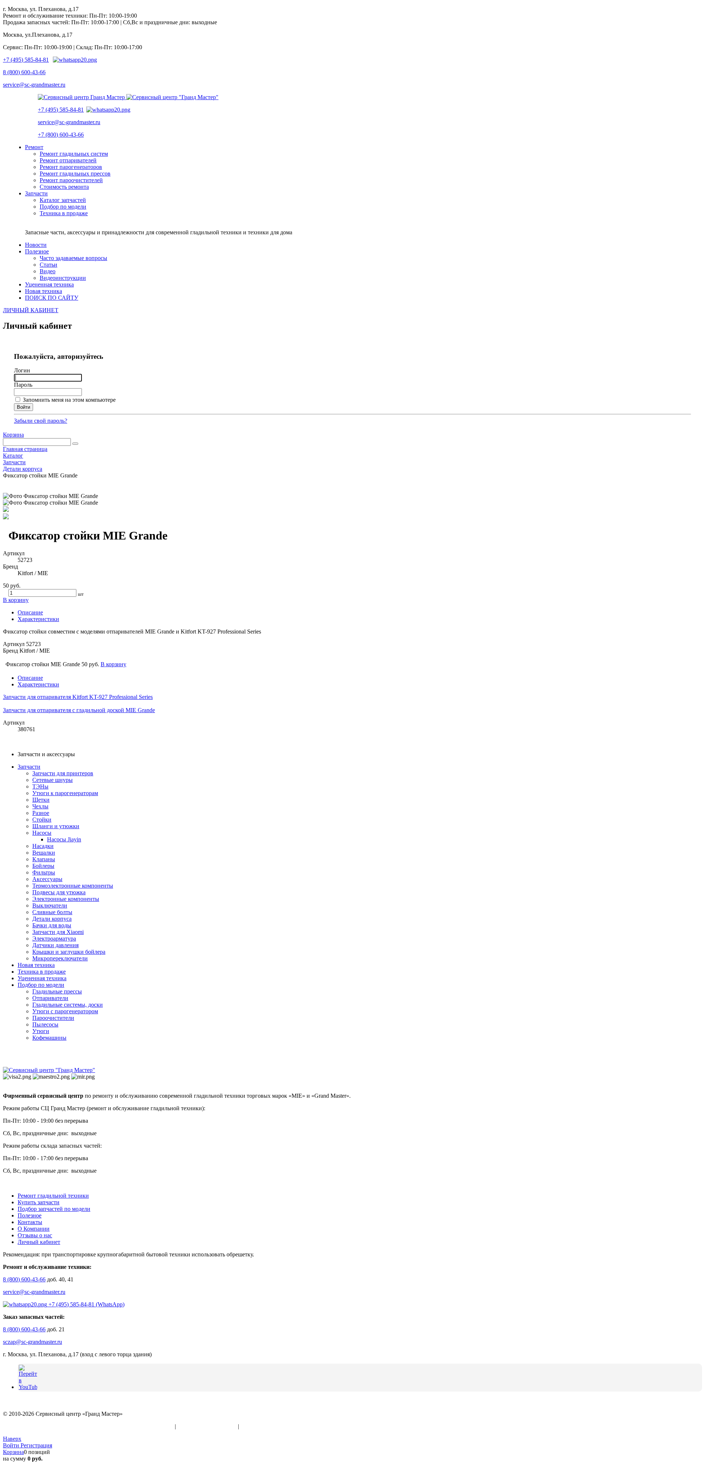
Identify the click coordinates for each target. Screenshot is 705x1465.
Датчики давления (55, 945)
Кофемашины (49, 1038)
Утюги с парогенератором (65, 1011)
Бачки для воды (51, 925)
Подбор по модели (41, 985)
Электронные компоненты (65, 899)
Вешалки (43, 852)
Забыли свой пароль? (40, 421)
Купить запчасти (38, 1202)
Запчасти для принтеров (62, 773)
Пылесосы (45, 1024)
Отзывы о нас (35, 1235)
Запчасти (29, 767)
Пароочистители (53, 1018)
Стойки (41, 819)
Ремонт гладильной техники (53, 1195)
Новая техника (36, 965)
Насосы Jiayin (64, 839)
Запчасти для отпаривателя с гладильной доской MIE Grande (79, 710)
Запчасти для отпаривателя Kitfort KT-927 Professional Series (78, 697)
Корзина (13, 435)
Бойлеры (43, 866)
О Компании (34, 1229)
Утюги (40, 1031)
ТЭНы (40, 786)
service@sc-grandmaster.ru (34, 85)
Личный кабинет (39, 1242)
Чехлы (40, 806)
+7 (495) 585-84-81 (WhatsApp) (85, 1304)
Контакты (30, 1222)
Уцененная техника (42, 978)
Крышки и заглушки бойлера (68, 952)
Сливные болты (52, 912)
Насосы (41, 833)
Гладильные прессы (57, 991)
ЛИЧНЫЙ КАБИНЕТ (30, 310)
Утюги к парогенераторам (65, 793)
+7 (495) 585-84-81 (26, 60)
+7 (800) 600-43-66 (61, 134)
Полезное (29, 1215)
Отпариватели (50, 998)
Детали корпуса (52, 919)
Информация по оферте (206, 1426)
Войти (12, 1445)
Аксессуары (47, 879)
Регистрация (36, 1445)
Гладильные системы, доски (67, 1005)
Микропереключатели (60, 958)
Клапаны (43, 859)
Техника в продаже (42, 971)
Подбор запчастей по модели (54, 1209)
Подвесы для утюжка (59, 892)
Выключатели (49, 905)
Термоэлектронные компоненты (72, 886)
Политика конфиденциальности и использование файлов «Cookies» (88, 1426)
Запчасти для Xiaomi (58, 932)
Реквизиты (254, 1426)
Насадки (43, 846)
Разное (40, 813)
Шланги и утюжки (55, 826)
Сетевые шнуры (52, 780)
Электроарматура (54, 938)
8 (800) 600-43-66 (24, 72)
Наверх (12, 1439)
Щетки (41, 800)
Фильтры (43, 872)
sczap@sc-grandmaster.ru (32, 1342)
